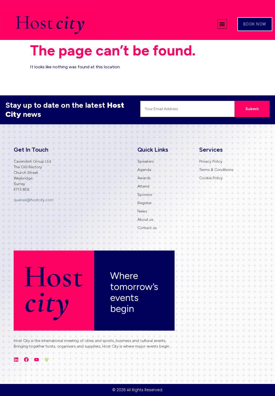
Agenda (144, 169)
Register (145, 203)
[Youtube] (36, 359)
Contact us (147, 228)
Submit (252, 109)
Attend (143, 186)
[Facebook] (26, 359)
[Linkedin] (16, 359)
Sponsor (145, 194)
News (142, 211)
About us (145, 219)
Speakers (146, 161)
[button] (222, 24)
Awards (144, 178)
